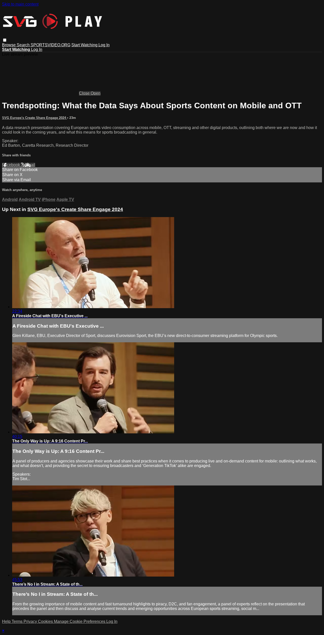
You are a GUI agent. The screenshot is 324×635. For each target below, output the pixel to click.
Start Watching (84, 45)
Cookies (46, 621)
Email (30, 165)
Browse (9, 45)
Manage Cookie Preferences (80, 621)
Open (95, 93)
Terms (18, 621)
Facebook (11, 165)
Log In (104, 45)
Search (24, 45)
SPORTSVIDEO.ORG (50, 45)
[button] (4, 40)
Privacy (31, 621)
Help (7, 621)
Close (85, 93)
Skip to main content (20, 4)
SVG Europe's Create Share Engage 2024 (34, 118)
